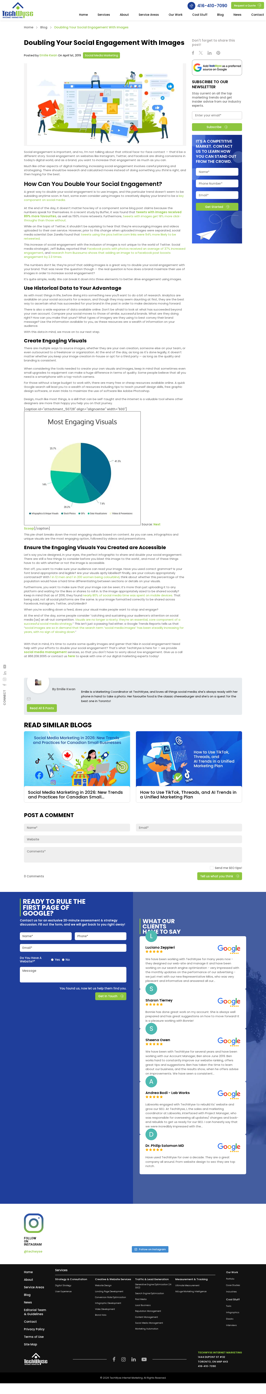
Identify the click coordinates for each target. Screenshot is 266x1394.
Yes (57, 959)
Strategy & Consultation (71, 1279)
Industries (231, 1291)
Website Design (103, 1285)
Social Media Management (149, 1323)
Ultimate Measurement (187, 1285)
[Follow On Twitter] (201, 53)
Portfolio (230, 1278)
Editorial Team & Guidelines (35, 1312)
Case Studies (233, 1285)
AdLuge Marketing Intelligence (190, 1291)
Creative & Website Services (113, 1279)
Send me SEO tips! (228, 868)
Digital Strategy (63, 1285)
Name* (27, 936)
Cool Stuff (199, 15)
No (68, 959)
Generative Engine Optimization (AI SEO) (153, 1286)
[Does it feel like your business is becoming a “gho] (126, 1228)
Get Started (214, 207)
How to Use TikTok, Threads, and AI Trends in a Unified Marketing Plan (188, 794)
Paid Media (141, 1299)
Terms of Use (34, 1337)
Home (83, 15)
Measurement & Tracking (191, 1279)
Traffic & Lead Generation (152, 1279)
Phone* (82, 936)
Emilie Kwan (48, 55)
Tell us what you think (216, 876)
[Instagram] (4, 679)
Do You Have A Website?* (30, 959)
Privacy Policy (34, 1329)
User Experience (63, 1291)
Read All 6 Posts (42, 708)
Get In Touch (107, 996)
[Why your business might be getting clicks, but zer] (173, 1228)
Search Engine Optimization (149, 1293)
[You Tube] (4, 667)
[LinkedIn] (4, 673)
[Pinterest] (218, 53)
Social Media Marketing (101, 55)
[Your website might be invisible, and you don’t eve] (79, 1228)
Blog (220, 15)
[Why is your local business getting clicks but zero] (219, 1228)
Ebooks (229, 1318)
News (237, 15)
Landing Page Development (109, 1291)
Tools (228, 1306)
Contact (257, 15)
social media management (46, 652)
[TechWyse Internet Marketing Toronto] (17, 10)
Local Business (143, 1305)
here (72, 656)
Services (104, 15)
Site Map (30, 1344)
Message (29, 970)
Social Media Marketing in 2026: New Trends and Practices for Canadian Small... (75, 794)
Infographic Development (108, 1303)
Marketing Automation (146, 1328)
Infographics (232, 1312)
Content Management (146, 1317)
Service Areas (149, 15)
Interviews (231, 1325)
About (124, 15)
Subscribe (214, 127)
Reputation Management (148, 1311)
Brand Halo (100, 1315)
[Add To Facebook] (4, 685)
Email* (27, 947)
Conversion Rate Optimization (110, 1297)
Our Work (175, 15)
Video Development (105, 1309)
